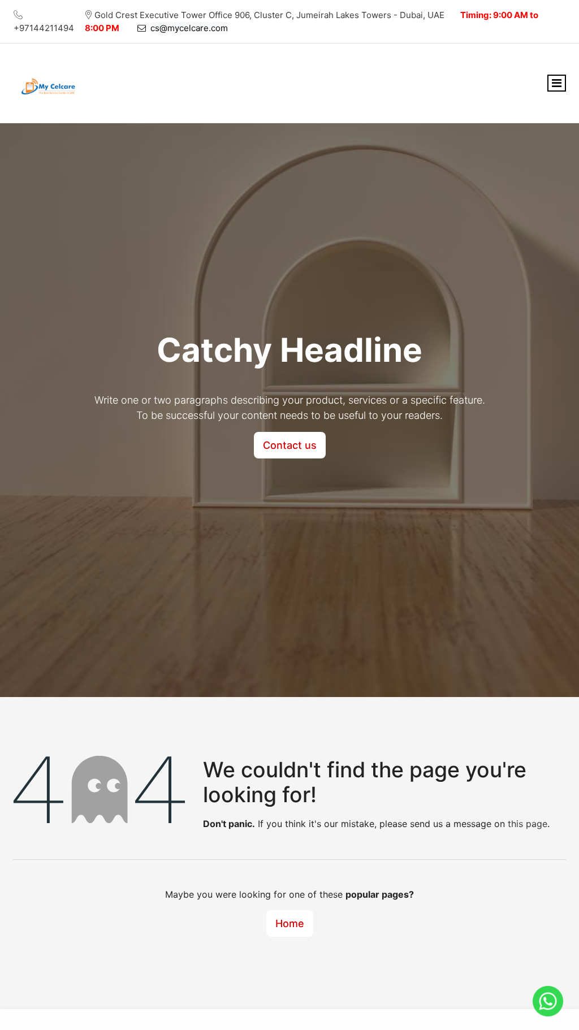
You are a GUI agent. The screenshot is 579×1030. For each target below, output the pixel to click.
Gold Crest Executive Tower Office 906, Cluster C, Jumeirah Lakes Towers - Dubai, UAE (269, 15)
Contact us (290, 445)
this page (527, 823)
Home (289, 923)
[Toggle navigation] (556, 83)
